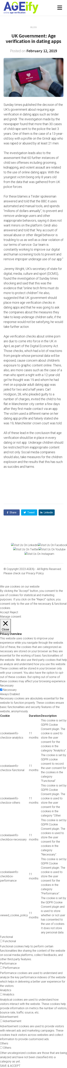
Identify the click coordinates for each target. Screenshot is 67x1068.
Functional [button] (6, 937)
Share (12, 512)
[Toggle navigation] (60, 8)
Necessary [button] (7, 685)
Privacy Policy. (35, 573)
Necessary (10, 690)
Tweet (31, 512)
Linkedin (48, 512)
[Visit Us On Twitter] (26, 549)
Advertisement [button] (9, 1016)
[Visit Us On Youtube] (52, 549)
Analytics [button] (5, 990)
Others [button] (4, 1043)
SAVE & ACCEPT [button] (10, 1065)
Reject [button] (14, 612)
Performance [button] (8, 963)
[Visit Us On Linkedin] (24, 545)
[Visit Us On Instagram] (39, 553)
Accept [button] (4, 612)
